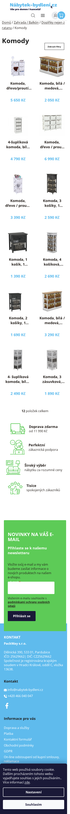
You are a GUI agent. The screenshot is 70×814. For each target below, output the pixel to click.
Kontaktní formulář (18, 739)
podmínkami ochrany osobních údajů (29, 604)
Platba (8, 733)
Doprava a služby (16, 728)
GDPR (8, 751)
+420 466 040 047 (20, 696)
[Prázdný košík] (62, 15)
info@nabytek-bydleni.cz (25, 690)
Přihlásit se (21, 616)
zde (27, 782)
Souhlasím (33, 804)
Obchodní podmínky (19, 745)
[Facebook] (7, 706)
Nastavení (34, 792)
